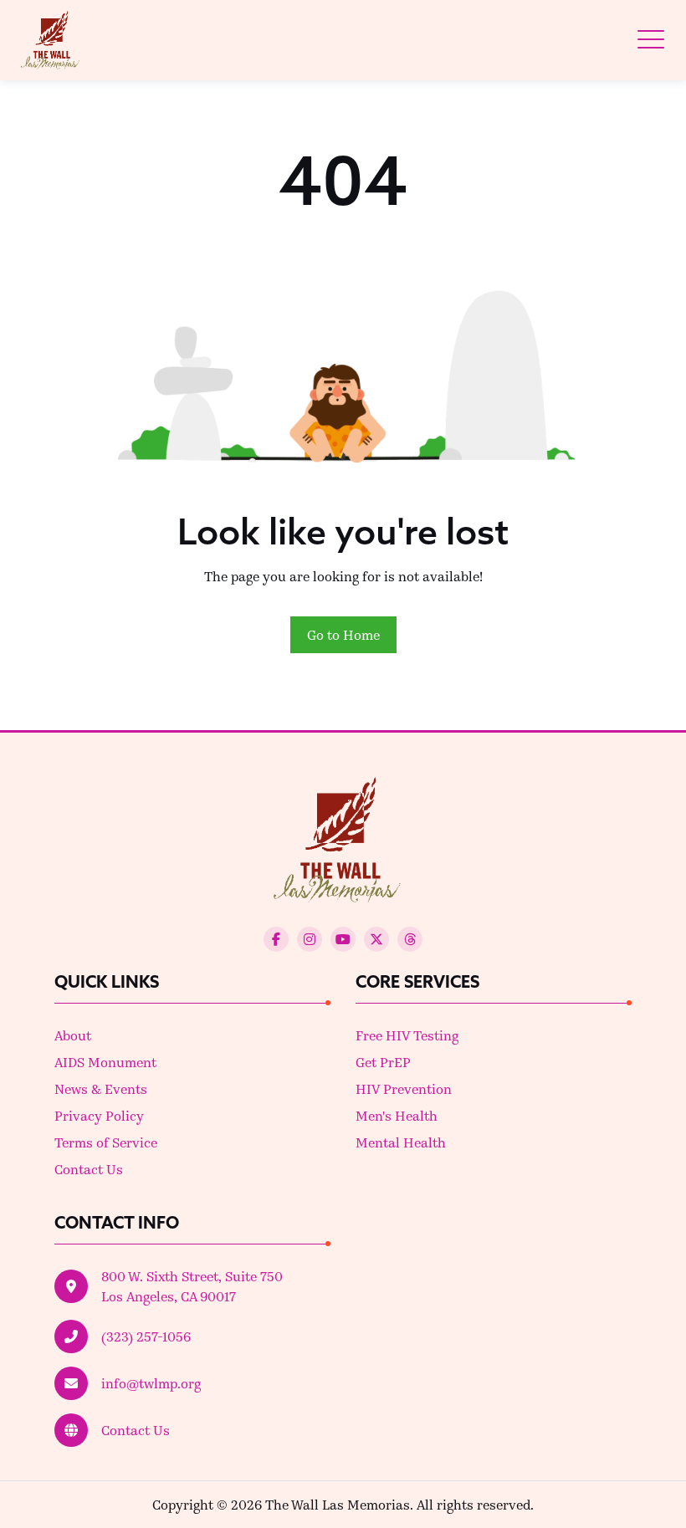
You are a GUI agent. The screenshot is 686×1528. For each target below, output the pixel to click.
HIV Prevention (404, 1088)
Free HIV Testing (407, 1035)
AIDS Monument (105, 1062)
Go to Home (343, 634)
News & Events (100, 1088)
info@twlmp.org (151, 1383)
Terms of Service (105, 1142)
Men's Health (397, 1115)
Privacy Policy (99, 1115)
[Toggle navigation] (650, 39)
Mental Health (401, 1142)
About (72, 1035)
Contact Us (88, 1169)
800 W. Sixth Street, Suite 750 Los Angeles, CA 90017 (192, 1286)
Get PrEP (383, 1062)
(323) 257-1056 (146, 1336)
